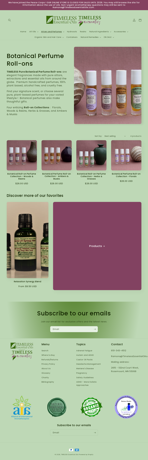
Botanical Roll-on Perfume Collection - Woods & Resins (21, 176)
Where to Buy (48, 355)
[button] (10, 20)
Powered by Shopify (86, 454)
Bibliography (48, 382)
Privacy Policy (48, 364)
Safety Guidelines (85, 377)
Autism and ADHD (85, 355)
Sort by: (98, 136)
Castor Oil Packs (84, 359)
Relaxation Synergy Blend (27, 281)
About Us (46, 368)
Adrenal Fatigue (84, 350)
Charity (45, 377)
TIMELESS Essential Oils (70, 454)
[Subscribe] (95, 329)
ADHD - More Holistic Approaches (86, 383)
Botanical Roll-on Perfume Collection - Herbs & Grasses (91, 176)
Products (95, 246)
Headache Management (88, 364)
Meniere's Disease (85, 368)
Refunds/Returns (50, 359)
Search (45, 350)
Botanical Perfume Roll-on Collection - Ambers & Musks (56, 176)
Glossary (46, 373)
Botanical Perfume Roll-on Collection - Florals (126, 175)
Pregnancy (81, 373)
